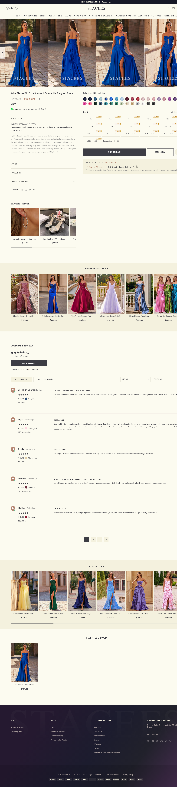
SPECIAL (102, 16)
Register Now (106, 2)
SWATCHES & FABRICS (125, 16)
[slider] (30, 99)
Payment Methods (101, 736)
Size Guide (98, 727)
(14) (38, 99)
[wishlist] (173, 8)
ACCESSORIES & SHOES (149, 16)
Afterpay (97, 744)
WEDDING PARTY (82, 16)
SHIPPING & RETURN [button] (19, 181)
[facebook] (152, 741)
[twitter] (170, 741)
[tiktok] (166, 741)
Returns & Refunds (58, 732)
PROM (17, 16)
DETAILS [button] (14, 164)
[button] (2, 53)
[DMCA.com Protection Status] (140, 779)
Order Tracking (57, 736)
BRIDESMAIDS (64, 16)
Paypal (96, 748)
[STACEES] (96, 8)
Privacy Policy (128, 774)
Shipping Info (16, 732)
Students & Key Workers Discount (107, 753)
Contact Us (98, 732)
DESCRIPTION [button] (16, 118)
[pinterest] (157, 741)
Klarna (96, 740)
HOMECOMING (30, 16)
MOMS (52, 16)
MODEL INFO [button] (16, 173)
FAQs (53, 727)
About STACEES (17, 727)
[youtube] (161, 741)
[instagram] (148, 741)
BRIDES (43, 16)
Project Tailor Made (59, 740)
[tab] (43, 118)
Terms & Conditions (112, 774)
